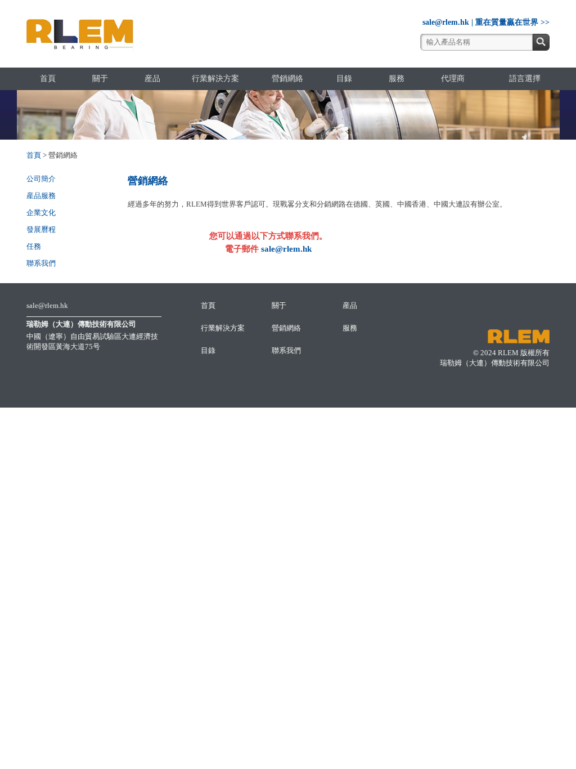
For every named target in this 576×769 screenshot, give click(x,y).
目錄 (344, 78)
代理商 (452, 78)
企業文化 (41, 212)
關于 (100, 78)
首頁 (47, 78)
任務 (33, 246)
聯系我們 (41, 263)
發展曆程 (41, 229)
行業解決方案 (215, 78)
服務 (396, 78)
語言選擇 (525, 78)
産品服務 (41, 195)
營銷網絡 (287, 78)
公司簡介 (41, 179)
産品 (152, 78)
